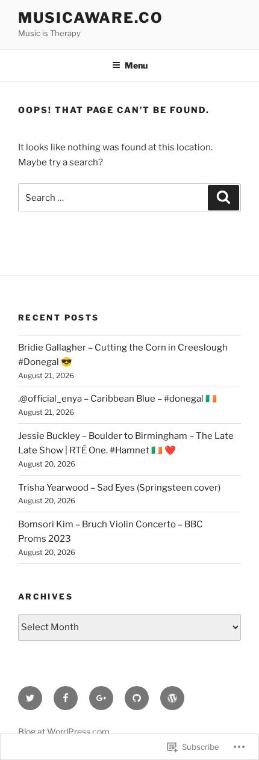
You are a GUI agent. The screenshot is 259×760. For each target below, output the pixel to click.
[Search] (223, 197)
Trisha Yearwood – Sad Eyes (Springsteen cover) (119, 487)
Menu (136, 65)
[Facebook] (66, 698)
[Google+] (101, 698)
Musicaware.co (90, 17)
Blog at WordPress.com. (64, 731)
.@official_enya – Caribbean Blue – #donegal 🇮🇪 (117, 398)
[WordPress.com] (172, 698)
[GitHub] (137, 698)
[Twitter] (30, 698)
